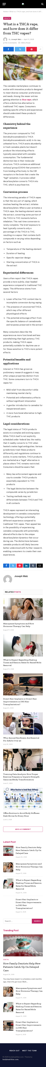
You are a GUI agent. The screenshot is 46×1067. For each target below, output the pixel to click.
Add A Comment (23, 829)
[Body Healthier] (23, 4)
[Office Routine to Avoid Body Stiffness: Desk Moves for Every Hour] (23, 799)
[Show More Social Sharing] (40, 49)
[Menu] (4, 4)
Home (5, 12)
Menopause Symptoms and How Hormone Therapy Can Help (29, 867)
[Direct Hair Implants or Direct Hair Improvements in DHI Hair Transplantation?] (23, 684)
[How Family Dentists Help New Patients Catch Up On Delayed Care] (8, 851)
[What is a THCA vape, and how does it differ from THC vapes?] (23, 67)
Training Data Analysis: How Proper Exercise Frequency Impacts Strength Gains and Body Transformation (21, 777)
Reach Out (14, 1051)
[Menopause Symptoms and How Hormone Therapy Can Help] (23, 609)
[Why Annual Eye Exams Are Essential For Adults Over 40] (23, 723)
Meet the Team (29, 1051)
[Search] (42, 4)
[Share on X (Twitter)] (20, 49)
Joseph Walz (16, 39)
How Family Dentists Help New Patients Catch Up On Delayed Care (28, 850)
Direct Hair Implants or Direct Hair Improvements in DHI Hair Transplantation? (20, 702)
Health (7, 18)
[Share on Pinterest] (31, 49)
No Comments (11, 43)
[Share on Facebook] (8, 49)
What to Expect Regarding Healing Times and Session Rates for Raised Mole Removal (22, 663)
